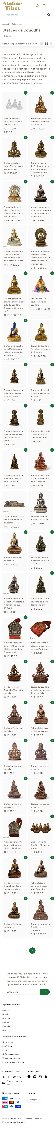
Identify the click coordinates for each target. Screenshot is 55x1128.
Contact (28, 1119)
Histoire (6, 1014)
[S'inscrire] (45, 992)
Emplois (6, 1026)
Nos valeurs (7, 1018)
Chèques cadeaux (10, 1054)
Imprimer (39, 1119)
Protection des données (13, 1122)
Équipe (5, 1022)
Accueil (5, 24)
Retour (5, 1050)
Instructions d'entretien (13, 1062)
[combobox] (27, 15)
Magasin (6, 1010)
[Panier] (44, 6)
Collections (17, 24)
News (4, 1030)
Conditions (7, 1042)
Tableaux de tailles (11, 1058)
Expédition (7, 1046)
